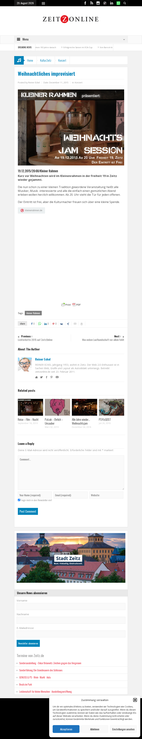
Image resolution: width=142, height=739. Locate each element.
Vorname (22, 600)
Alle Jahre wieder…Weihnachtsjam (81, 421)
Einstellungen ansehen (123, 729)
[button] (135, 700)
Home (30, 60)
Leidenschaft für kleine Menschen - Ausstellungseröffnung (45, 691)
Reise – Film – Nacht (28, 419)
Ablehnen (94, 729)
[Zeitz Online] (71, 18)
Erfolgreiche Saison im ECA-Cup (62, 47)
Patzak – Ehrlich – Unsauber (54, 421)
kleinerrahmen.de (33, 210)
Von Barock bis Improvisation (97, 47)
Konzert (62, 60)
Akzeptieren (66, 729)
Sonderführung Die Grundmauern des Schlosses (40, 670)
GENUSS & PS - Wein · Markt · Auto (35, 677)
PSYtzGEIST (105, 419)
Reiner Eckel (43, 359)
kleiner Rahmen (33, 313)
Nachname (23, 614)
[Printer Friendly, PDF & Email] (71, 304)
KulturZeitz (45, 60)
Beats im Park (25, 684)
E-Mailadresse (25, 628)
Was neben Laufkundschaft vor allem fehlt (103, 338)
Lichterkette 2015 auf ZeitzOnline (35, 338)
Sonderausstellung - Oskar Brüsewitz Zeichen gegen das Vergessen (50, 663)
